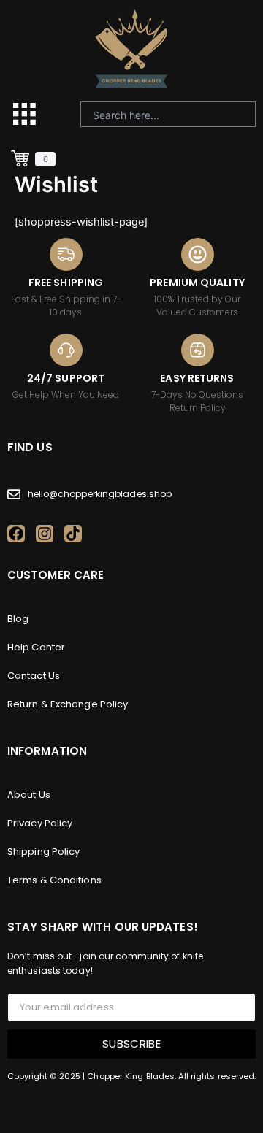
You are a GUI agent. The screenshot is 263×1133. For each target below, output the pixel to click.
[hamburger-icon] (23, 114)
